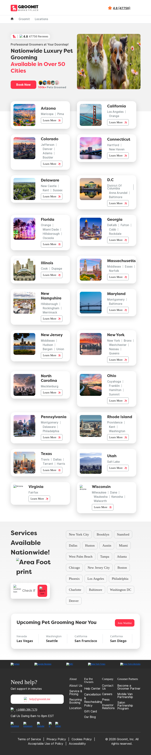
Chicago (74, 567)
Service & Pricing (75, 692)
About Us (75, 685)
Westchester (118, 345)
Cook (44, 268)
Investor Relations (108, 706)
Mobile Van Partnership (125, 695)
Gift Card (90, 711)
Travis (45, 459)
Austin (106, 545)
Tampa (104, 556)
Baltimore (115, 197)
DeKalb (112, 225)
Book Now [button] (23, 84)
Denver (47, 149)
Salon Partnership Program (125, 705)
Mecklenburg (49, 386)
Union (60, 349)
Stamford (123, 534)
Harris (61, 463)
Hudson (48, 345)
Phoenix (74, 578)
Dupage (57, 268)
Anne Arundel (118, 193)
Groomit (24, 19)
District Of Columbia (114, 187)
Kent (46, 190)
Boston (122, 567)
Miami (123, 545)
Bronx (127, 340)
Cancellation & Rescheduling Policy (93, 700)
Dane (113, 492)
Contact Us (107, 687)
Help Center (92, 688)
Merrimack (50, 312)
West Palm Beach (80, 556)
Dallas (57, 459)
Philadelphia (51, 431)
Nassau (114, 349)
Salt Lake (113, 461)
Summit (114, 394)
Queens (114, 353)
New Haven (116, 149)
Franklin (114, 386)
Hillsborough (51, 234)
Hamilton (115, 390)
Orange (114, 116)
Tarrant (48, 463)
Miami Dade (51, 229)
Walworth (100, 501)
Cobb (112, 229)
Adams (47, 153)
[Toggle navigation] (137, 8)
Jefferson (47, 145)
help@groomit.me (39, 699)
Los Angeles (115, 112)
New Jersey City (99, 567)
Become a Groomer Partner (128, 687)
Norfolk (114, 271)
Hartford (113, 145)
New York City (79, 534)
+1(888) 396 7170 (26, 709)
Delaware (49, 427)
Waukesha (101, 496)
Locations (41, 19)
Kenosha (117, 496)
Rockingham (51, 308)
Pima (60, 114)
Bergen (47, 349)
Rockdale (115, 234)
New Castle (49, 186)
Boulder (48, 157)
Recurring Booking (75, 701)
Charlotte (75, 590)
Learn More (50, 120)
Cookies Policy (82, 739)
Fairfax (33, 492)
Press (106, 699)
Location (75, 708)
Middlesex (114, 266)
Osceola (48, 238)
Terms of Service (29, 739)
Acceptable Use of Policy (45, 743)
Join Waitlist (125, 623)
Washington (117, 431)
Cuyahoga (114, 381)
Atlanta (122, 556)
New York (113, 340)
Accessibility (77, 743)
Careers (107, 694)
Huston (90, 545)
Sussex (57, 190)
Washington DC (120, 590)
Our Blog (90, 716)
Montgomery (116, 299)
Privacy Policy (56, 739)
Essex (129, 266)
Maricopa (47, 114)
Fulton (125, 225)
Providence (114, 422)
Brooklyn (103, 534)
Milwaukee (99, 492)
